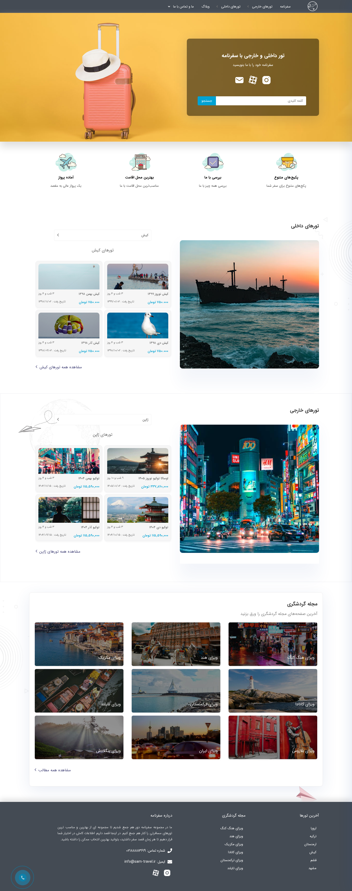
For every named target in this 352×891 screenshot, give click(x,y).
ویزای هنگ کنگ (231, 828)
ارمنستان (310, 844)
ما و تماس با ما (183, 6)
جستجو (207, 101)
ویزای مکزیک (234, 844)
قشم (313, 860)
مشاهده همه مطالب (54, 770)
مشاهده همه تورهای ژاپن (59, 552)
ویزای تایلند (235, 868)
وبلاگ (205, 6)
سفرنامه (285, 6)
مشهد (312, 868)
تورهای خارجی (262, 6)
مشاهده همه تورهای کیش (60, 367)
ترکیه (313, 836)
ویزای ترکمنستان (232, 860)
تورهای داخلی (230, 6)
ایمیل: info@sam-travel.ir (145, 861)
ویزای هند (236, 836)
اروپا (313, 828)
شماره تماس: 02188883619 (146, 850)
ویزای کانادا (235, 852)
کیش (312, 852)
